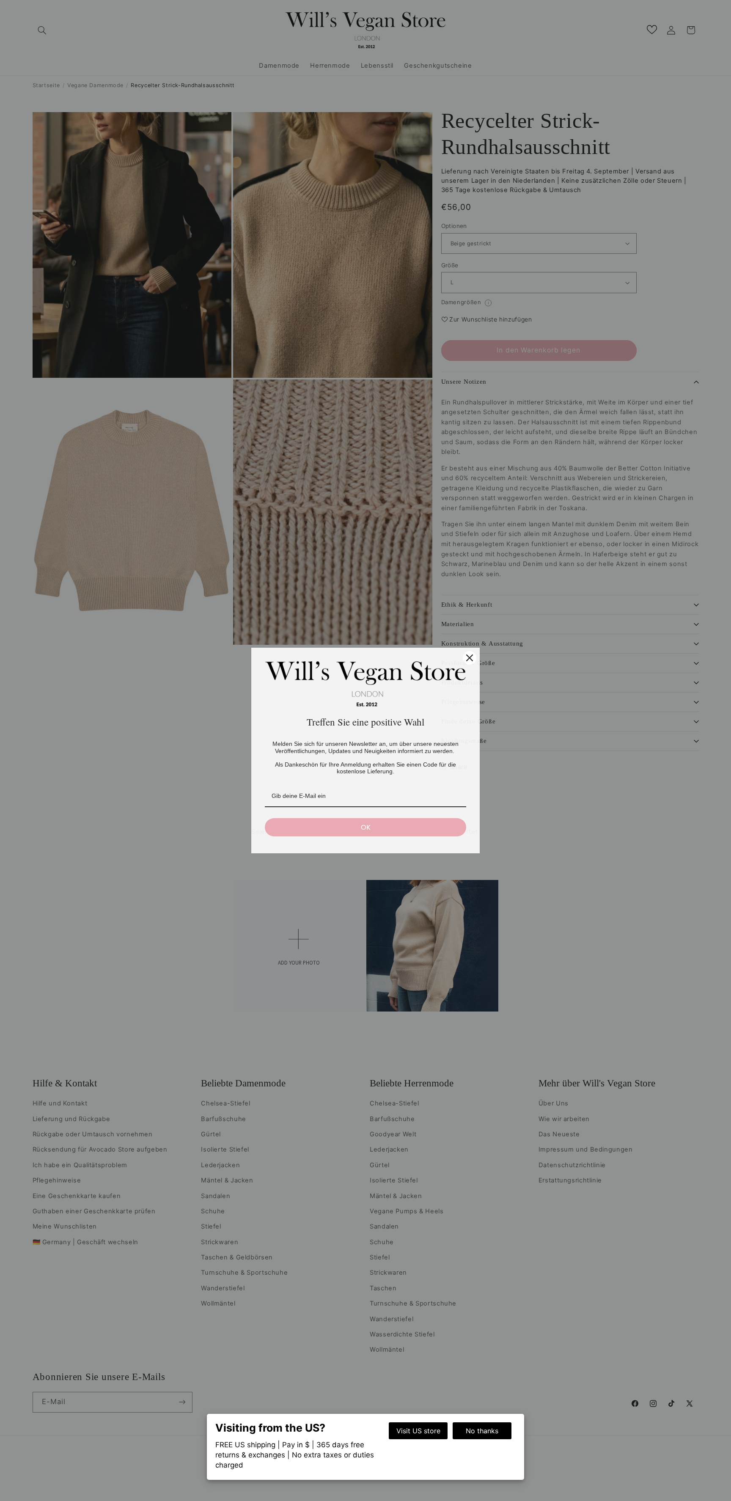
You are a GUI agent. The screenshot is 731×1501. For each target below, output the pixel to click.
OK (366, 827)
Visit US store (418, 1431)
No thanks (482, 1431)
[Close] (469, 658)
